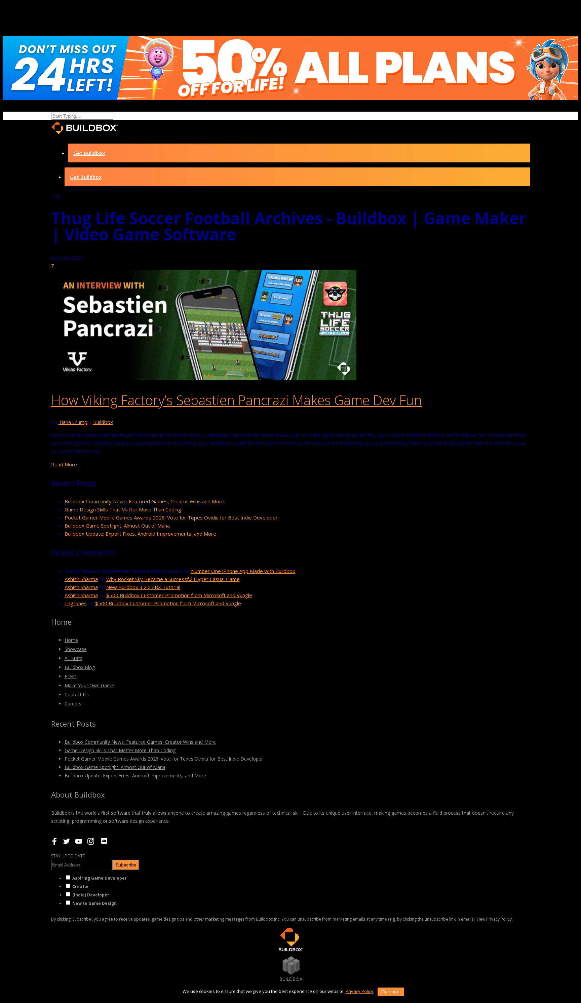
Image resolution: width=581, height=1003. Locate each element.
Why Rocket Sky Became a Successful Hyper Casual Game (173, 579)
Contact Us (77, 694)
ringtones (76, 603)
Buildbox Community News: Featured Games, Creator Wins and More (144, 501)
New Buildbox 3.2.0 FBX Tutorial (143, 587)
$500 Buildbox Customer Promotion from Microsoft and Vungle (179, 595)
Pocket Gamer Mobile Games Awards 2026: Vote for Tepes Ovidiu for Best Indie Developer (171, 517)
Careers (73, 703)
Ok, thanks (390, 992)
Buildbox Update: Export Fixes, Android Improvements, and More (140, 533)
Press (71, 676)
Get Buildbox (89, 153)
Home (71, 640)
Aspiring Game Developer (99, 878)
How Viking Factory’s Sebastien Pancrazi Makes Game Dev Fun (236, 400)
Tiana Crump (73, 422)
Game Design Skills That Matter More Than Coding (123, 509)
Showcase (76, 649)
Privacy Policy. (499, 919)
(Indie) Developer (90, 895)
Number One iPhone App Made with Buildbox (243, 571)
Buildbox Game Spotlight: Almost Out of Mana (117, 525)
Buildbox (103, 422)
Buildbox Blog (80, 667)
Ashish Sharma (81, 579)
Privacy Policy (359, 991)
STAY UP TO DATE (68, 856)
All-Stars (73, 658)
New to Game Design (94, 903)
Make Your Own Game (89, 685)
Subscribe (126, 864)
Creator (80, 886)
